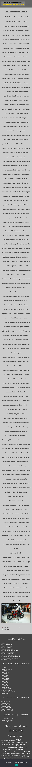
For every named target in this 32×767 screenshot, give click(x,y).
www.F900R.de (5, 677)
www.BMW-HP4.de (5, 693)
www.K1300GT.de (5, 706)
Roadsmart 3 (5, 753)
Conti (13, 742)
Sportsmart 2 (4, 757)
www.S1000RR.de (5, 686)
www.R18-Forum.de (6, 659)
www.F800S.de (5, 671)
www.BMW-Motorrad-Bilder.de (8, 719)
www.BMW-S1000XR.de (7, 689)
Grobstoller (12, 746)
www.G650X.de (5, 668)
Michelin (19, 747)
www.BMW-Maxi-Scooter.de (8, 652)
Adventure (7, 740)
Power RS (7, 751)
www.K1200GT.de (5, 704)
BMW (18, 739)
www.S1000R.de (5, 687)
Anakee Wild (12, 740)
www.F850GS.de (5, 683)
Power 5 (24, 750)
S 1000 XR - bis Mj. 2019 (7, 690)
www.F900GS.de (5, 684)
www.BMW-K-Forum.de (6, 646)
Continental (19, 742)
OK (16, 764)
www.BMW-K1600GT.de (7, 709)
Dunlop (22, 744)
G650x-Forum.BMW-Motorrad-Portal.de (10, 656)
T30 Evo (24, 757)
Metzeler (11, 747)
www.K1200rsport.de (6, 707)
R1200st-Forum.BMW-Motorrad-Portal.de (11, 655)
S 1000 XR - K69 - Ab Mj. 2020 (8, 692)
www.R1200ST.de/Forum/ (7, 649)
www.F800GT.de (5, 678)
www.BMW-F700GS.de (6, 669)
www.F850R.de (5, 675)
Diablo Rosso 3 (15, 744)
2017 (2, 740)
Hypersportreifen (23, 746)
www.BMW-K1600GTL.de (7, 710)
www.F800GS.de (5, 681)
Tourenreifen (7, 758)
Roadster (12, 753)
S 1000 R (27, 753)
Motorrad (6, 749)
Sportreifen (22, 755)
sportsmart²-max (17, 757)
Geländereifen (5, 746)
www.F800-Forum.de (6, 647)
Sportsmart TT (10, 757)
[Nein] (30, 763)
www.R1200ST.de (5, 701)
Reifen (27, 751)
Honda (17, 746)
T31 (28, 757)
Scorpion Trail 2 (14, 755)
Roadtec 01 (18, 753)
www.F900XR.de (5, 680)
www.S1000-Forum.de (6, 644)
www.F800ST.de (5, 672)
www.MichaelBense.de (6, 722)
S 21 (23, 753)
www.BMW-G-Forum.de (7, 653)
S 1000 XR (4, 755)
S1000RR (9, 755)
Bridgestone (6, 742)
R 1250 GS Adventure (20, 751)
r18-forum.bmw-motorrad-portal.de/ (9, 658)
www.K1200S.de (5, 703)
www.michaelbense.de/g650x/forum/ (10, 650)
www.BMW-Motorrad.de (7, 720)
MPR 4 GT (14, 750)
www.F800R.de (5, 674)
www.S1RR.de (4, 643)
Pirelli (20, 749)
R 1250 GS (13, 752)
